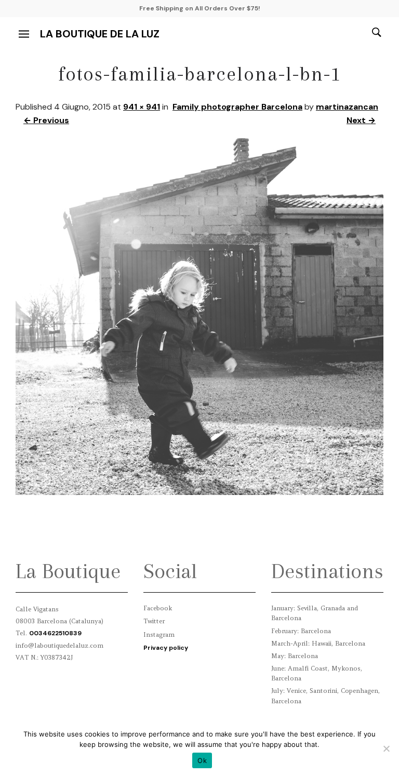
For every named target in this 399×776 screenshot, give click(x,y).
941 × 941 (141, 106)
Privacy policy (165, 648)
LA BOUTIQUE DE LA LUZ (99, 34)
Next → (361, 120)
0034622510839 (55, 633)
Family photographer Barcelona (237, 106)
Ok (202, 760)
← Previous (46, 120)
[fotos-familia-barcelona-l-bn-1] (199, 492)
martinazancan (347, 106)
